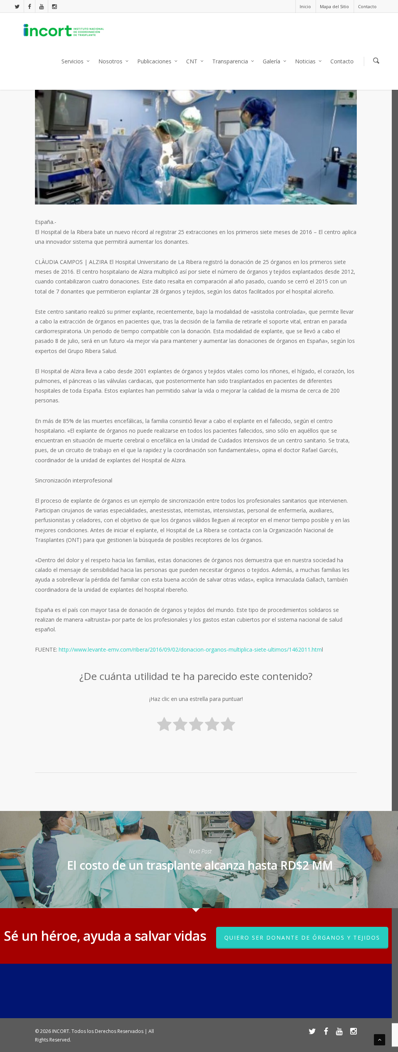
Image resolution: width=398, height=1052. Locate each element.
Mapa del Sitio (334, 6)
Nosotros (110, 61)
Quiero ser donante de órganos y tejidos (302, 937)
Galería (271, 61)
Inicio (305, 6)
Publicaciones (154, 61)
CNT (191, 61)
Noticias (305, 61)
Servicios (72, 61)
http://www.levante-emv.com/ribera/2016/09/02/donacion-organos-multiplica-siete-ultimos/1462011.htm (190, 649)
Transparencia (230, 61)
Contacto (367, 6)
